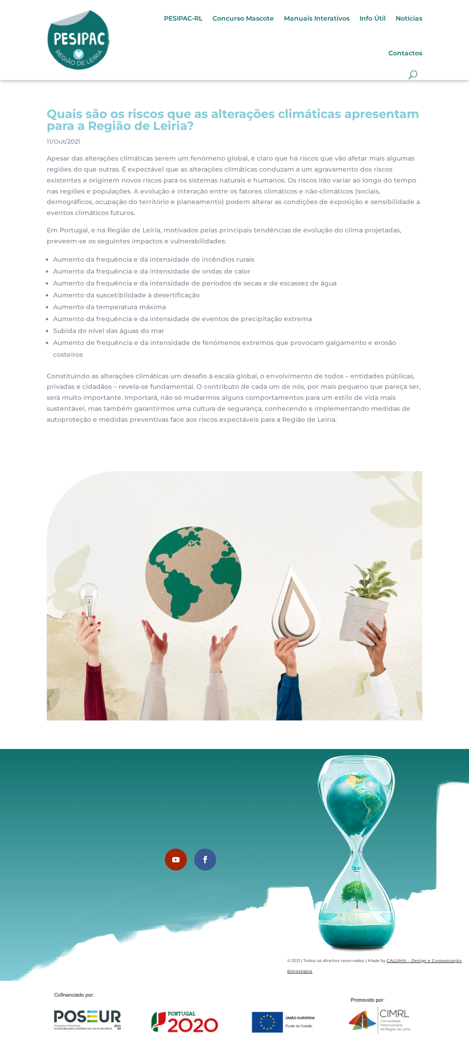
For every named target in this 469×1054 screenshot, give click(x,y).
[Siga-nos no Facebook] (205, 860)
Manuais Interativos (316, 18)
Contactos (405, 53)
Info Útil (373, 18)
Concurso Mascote (243, 18)
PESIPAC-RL (183, 18)
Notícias (409, 18)
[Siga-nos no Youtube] (176, 860)
